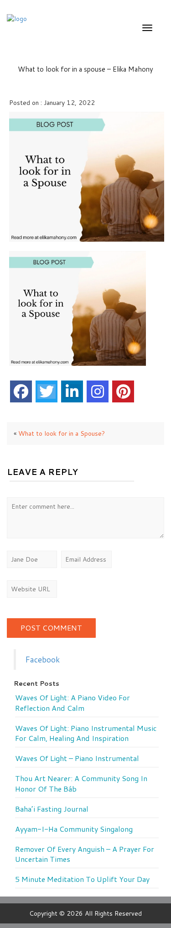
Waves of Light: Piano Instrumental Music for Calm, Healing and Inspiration (86, 733)
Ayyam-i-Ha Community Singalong (74, 829)
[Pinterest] (123, 391)
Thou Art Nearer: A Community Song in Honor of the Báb (81, 783)
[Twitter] (46, 391)
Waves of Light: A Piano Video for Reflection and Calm (72, 703)
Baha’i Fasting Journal (51, 809)
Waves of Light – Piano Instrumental (77, 758)
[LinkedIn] (72, 391)
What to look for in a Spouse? (61, 433)
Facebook (42, 659)
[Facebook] (21, 391)
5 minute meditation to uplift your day (82, 879)
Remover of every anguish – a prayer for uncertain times (84, 854)
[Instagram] (98, 391)
